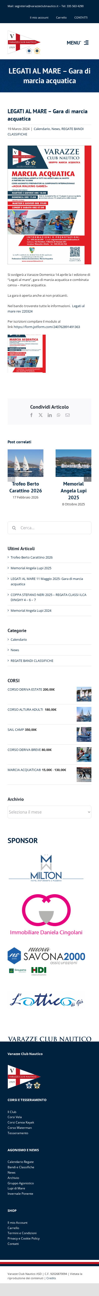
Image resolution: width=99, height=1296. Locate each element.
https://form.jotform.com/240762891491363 (47, 326)
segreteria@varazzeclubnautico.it (36, 6)
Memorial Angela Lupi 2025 (74, 490)
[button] (11, 478)
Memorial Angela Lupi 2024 (31, 610)
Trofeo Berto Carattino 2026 (25, 487)
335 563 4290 (75, 6)
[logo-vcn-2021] (25, 32)
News (56, 128)
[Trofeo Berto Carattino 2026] (25, 451)
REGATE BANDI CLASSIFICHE (32, 660)
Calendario (42, 128)
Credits (51, 1278)
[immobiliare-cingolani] (46, 895)
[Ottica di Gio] (46, 991)
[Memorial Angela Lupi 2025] (73, 451)
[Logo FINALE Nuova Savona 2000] (46, 948)
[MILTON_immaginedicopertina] (46, 854)
